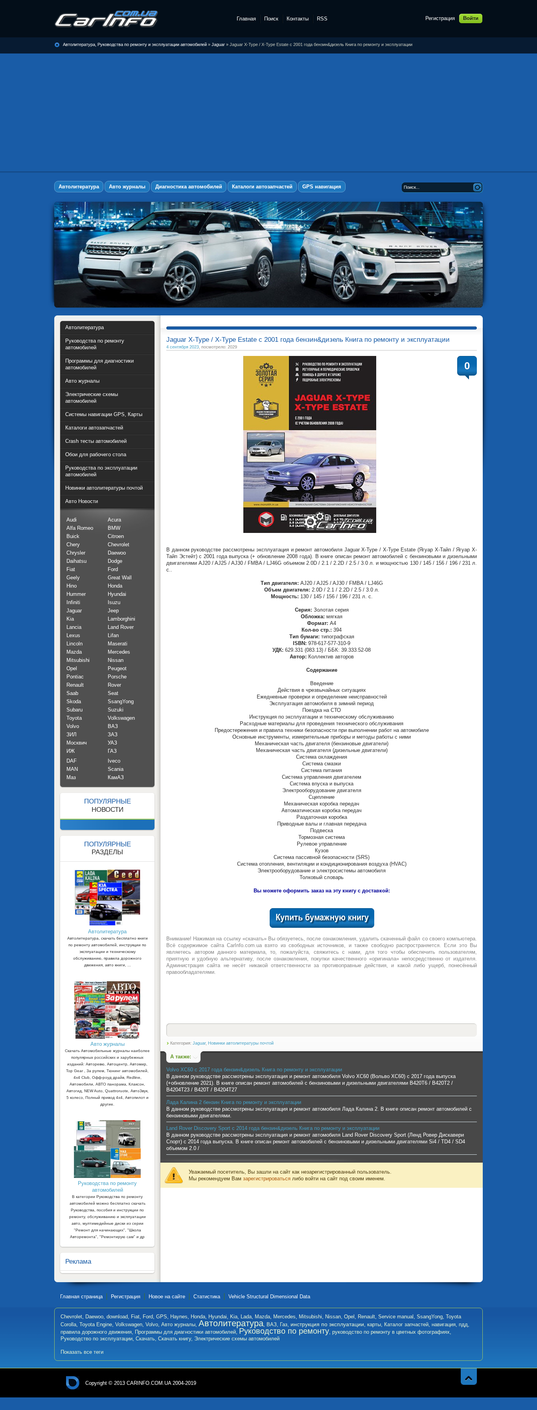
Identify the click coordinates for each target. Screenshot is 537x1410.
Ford (113, 569)
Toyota (74, 718)
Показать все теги (82, 1352)
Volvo (72, 726)
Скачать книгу (174, 1339)
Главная (246, 19)
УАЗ (112, 743)
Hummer (76, 594)
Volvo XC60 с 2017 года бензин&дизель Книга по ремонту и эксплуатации (254, 1070)
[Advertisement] (268, 112)
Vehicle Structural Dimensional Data (269, 1296)
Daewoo (117, 553)
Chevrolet (118, 544)
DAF (71, 761)
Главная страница (81, 1296)
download (117, 1317)
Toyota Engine (95, 1324)
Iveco (114, 761)
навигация (444, 1324)
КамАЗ (116, 777)
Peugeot (117, 668)
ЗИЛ (71, 734)
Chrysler (75, 553)
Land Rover (121, 627)
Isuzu (114, 602)
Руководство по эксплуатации (96, 1339)
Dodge (115, 561)
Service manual (396, 1317)
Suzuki (115, 710)
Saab (72, 693)
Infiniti (73, 602)
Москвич (76, 743)
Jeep (113, 611)
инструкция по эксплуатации (327, 1324)
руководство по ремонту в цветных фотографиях (391, 1332)
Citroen (116, 536)
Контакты (298, 19)
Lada (246, 1317)
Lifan (113, 635)
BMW (114, 528)
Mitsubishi (78, 660)
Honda (115, 586)
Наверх (469, 1376)
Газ (283, 1324)
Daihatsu (76, 561)
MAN (72, 769)
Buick (72, 536)
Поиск (271, 19)
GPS (161, 1317)
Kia (70, 619)
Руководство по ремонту (284, 1331)
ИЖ (70, 751)
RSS (322, 19)
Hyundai (117, 594)
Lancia (73, 627)
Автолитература (231, 1323)
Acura (114, 520)
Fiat (70, 569)
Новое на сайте (167, 1296)
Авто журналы (178, 1324)
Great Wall (120, 578)
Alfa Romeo (79, 528)
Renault (75, 685)
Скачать (145, 1339)
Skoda (73, 701)
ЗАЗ (113, 734)
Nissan (115, 660)
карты (374, 1324)
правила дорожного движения (96, 1332)
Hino (71, 586)
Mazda (74, 652)
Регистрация (440, 18)
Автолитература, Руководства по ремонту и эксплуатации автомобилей (106, 18)
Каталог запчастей (406, 1324)
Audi (71, 520)
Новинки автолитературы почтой (241, 1043)
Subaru (74, 710)
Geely (73, 578)
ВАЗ (113, 726)
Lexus (73, 635)
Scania (115, 769)
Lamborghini (121, 619)
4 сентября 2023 (182, 347)
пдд (463, 1324)
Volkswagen (121, 718)
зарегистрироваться (267, 1178)
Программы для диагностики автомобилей (185, 1332)
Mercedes (119, 652)
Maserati (117, 644)
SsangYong (121, 701)
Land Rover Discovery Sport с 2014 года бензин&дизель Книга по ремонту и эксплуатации (272, 1128)
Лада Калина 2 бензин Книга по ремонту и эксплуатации (233, 1102)
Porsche (117, 677)
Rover (114, 685)
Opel (71, 668)
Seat (113, 693)
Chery (73, 544)
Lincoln (74, 644)
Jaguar (218, 44)
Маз (71, 777)
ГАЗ (112, 751)
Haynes (179, 1317)
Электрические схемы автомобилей (237, 1339)
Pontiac (75, 677)
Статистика (206, 1296)
